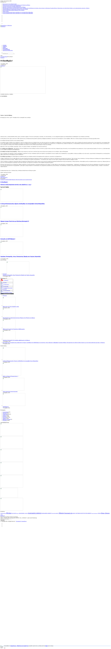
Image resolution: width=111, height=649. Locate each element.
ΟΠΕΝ (74, 513)
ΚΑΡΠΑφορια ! (6, 406)
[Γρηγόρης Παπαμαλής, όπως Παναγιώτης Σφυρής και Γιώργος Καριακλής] (11, 254)
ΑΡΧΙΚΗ (4, 45)
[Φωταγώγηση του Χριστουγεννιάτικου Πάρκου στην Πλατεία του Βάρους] (9, 316)
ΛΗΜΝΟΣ (5, 46)
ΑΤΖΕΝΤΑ (26, 513)
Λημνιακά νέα (68, 513)
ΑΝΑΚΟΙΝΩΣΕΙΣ (6, 49)
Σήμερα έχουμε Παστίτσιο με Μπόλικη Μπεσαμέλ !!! (14, 221)
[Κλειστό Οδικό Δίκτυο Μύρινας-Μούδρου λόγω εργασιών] (9, 497)
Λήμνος (4, 418)
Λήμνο (46, 645)
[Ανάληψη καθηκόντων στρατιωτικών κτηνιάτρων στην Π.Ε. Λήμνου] (11, 487)
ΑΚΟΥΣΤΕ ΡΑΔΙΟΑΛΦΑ (8, 50)
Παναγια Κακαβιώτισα (95, 513)
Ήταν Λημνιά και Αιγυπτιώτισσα (10, 391)
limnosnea (4, 513)
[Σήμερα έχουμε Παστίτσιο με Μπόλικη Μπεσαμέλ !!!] (11, 218)
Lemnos (1, 513)
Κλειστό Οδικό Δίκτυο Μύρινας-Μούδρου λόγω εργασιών (13, 10)
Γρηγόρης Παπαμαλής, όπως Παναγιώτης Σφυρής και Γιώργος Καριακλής (20, 256)
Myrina (8, 513)
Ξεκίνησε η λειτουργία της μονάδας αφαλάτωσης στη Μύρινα (14, 7)
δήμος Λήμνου (105, 513)
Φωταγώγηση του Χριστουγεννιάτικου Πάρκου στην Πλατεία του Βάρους (19, 317)
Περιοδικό (5, 56)
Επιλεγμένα (5, 417)
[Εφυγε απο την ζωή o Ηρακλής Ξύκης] (9, 305)
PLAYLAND (13, 513)
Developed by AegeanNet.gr (21, 521)
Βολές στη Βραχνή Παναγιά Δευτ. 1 (10, 376)
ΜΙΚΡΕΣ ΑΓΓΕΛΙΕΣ (7, 419)
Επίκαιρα (4, 416)
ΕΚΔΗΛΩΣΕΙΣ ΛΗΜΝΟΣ (34, 513)
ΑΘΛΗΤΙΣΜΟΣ (22, 513)
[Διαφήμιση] (2, 26)
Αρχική (1, 56)
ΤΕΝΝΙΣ (99, 513)
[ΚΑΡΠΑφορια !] (14, 405)
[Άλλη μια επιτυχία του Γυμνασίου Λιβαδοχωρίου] (9, 327)
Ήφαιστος (17, 513)
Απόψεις (4, 415)
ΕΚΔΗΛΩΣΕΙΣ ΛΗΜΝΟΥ (46, 513)
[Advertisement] (55, 36)
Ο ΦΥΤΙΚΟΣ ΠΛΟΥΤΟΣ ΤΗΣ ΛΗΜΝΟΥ (83, 513)
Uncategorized (5, 412)
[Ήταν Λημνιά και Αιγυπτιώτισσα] (13, 390)
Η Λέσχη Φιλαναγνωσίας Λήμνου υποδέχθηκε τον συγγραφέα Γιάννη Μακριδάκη (18, 12)
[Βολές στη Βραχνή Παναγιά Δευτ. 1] (12, 375)
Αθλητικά (4, 413)
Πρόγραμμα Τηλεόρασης (7, 293)
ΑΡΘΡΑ (4, 47)
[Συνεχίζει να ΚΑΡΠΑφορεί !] (11, 236)
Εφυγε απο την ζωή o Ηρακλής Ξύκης (10, 3)
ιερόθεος (1, 514)
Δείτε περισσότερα (3, 177)
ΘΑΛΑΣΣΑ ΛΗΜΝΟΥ (55, 513)
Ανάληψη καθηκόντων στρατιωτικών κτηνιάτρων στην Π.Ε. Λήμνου (15, 9)
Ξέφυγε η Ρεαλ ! (6, 11)
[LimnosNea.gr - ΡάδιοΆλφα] (6, 25)
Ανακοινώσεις (5, 414)
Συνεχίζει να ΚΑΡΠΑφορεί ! (7, 239)
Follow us (2, 515)
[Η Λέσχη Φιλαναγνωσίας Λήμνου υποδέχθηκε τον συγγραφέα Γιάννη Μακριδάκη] (11, 201)
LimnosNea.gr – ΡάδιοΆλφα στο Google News (19, 645)
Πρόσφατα (5, 295)
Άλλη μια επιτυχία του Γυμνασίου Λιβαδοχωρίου (12, 6)
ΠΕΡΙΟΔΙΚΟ (5, 48)
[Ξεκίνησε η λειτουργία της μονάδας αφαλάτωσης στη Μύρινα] (9, 339)
